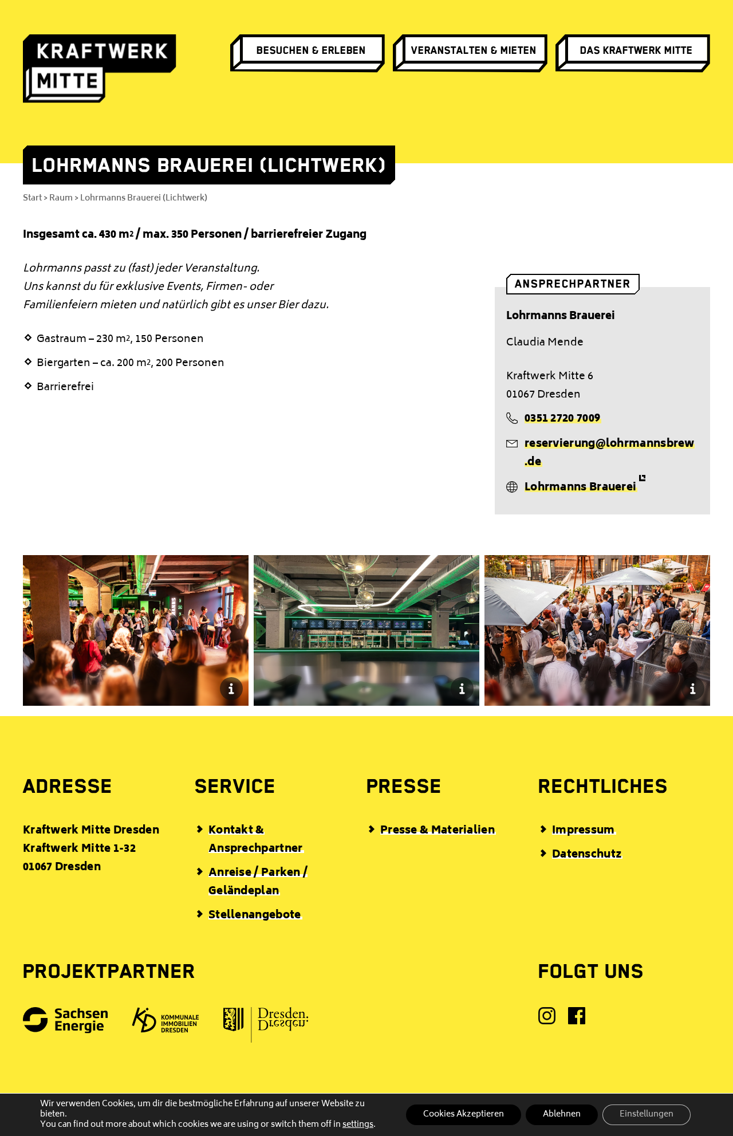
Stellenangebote (254, 916)
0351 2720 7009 (562, 419)
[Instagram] (547, 1019)
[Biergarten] (597, 688)
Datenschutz (586, 855)
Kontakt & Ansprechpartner (255, 840)
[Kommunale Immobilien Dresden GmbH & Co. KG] (166, 1023)
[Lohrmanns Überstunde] (136, 688)
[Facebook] (577, 1019)
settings (357, 1125)
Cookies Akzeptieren (463, 1114)
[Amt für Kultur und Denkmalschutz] (266, 1028)
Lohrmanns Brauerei (580, 488)
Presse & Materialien (437, 831)
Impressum (583, 831)
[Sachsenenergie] (66, 1023)
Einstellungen (646, 1114)
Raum (61, 198)
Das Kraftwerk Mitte (636, 50)
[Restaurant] (366, 688)
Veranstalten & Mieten (474, 50)
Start (32, 198)
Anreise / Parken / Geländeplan (258, 882)
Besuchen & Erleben (311, 50)
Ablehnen (562, 1114)
